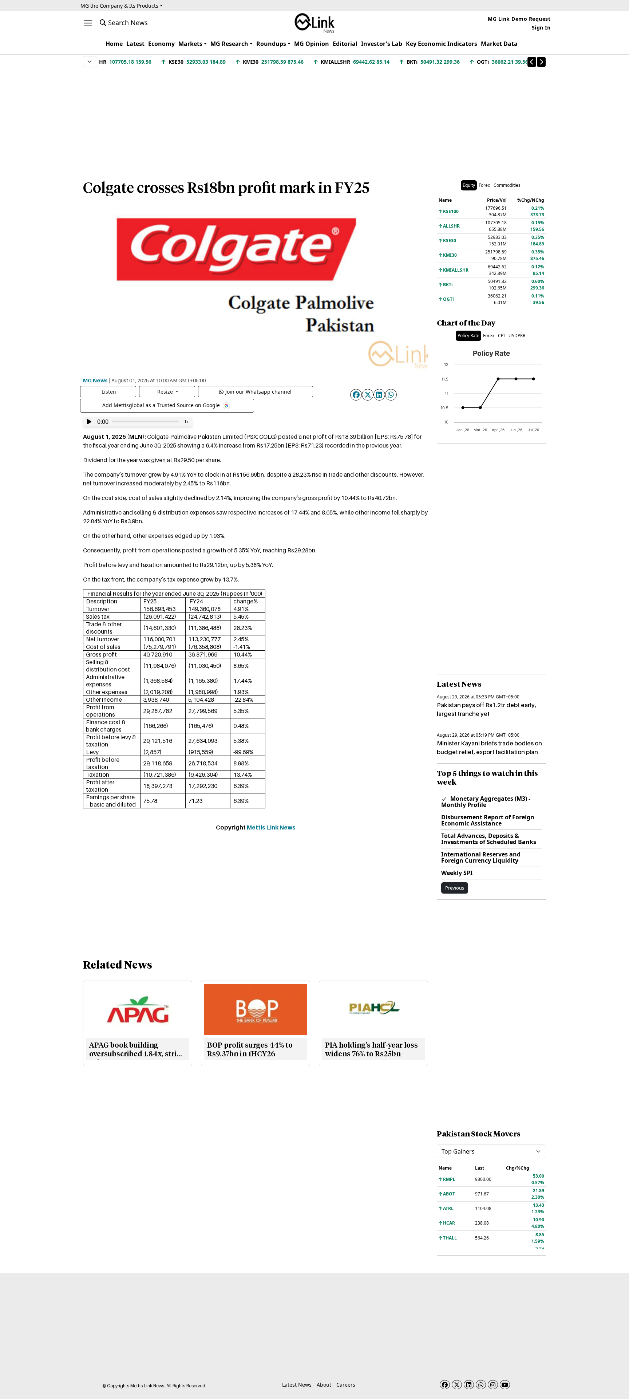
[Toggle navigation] (88, 23)
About (324, 1384)
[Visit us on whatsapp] (481, 1384)
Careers (345, 1384)
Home (114, 44)
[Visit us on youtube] (505, 1384)
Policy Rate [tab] (468, 335)
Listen (109, 391)
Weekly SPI (456, 873)
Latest (135, 44)
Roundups (271, 44)
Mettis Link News (271, 827)
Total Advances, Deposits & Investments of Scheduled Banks (488, 839)
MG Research (229, 44)
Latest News (297, 1384)
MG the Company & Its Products (119, 5)
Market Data (499, 44)
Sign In (541, 27)
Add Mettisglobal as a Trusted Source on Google (161, 404)
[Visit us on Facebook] (445, 1384)
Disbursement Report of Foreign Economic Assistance (487, 820)
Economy (161, 44)
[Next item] (541, 62)
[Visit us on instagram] (493, 1384)
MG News (95, 380)
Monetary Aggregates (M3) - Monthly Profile (485, 802)
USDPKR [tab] (517, 335)
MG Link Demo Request (519, 18)
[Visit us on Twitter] (457, 1384)
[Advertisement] (314, 120)
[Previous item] (531, 62)
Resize (165, 391)
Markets (190, 44)
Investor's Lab (381, 44)
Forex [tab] (484, 185)
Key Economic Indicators (441, 44)
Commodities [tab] (507, 185)
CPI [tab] (501, 335)
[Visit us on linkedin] (469, 1384)
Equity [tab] (469, 185)
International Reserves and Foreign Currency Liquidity (481, 857)
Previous (454, 887)
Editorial (345, 44)
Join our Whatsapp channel (258, 391)
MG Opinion (311, 44)
